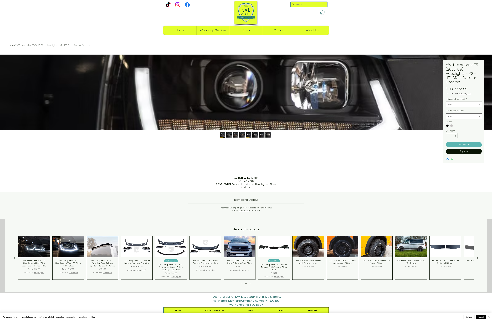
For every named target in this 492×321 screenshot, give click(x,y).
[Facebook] (187, 5)
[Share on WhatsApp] (452, 159)
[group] (246, 258)
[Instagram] (178, 5)
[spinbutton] (451, 135)
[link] (246, 199)
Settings (469, 317)
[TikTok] (168, 5)
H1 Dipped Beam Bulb (456, 99)
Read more (246, 187)
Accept (481, 317)
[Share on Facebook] (447, 159)
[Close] (488, 317)
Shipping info (465, 93)
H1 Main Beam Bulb (455, 110)
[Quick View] (34, 246)
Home (11, 45)
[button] (322, 12)
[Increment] (455, 135)
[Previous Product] (14, 258)
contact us (244, 210)
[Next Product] (477, 258)
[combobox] (464, 104)
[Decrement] (447, 135)
